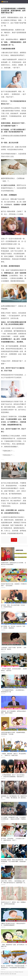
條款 (11, 973)
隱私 (13, 973)
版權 (15, 973)
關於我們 (2, 973)
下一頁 (14, 539)
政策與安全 (7, 973)
